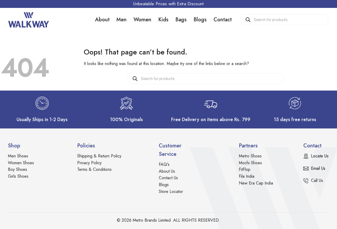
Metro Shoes (250, 156)
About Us (167, 171)
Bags (181, 19)
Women (142, 19)
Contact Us (168, 178)
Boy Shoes (17, 169)
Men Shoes (18, 156)
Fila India (246, 176)
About (102, 19)
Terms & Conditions (94, 169)
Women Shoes (21, 163)
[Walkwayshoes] (34, 20)
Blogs (200, 19)
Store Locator (171, 191)
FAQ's (164, 164)
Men (121, 19)
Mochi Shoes (250, 163)
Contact (223, 19)
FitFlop (244, 169)
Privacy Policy (89, 163)
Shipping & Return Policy (99, 156)
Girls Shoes (18, 176)
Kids (163, 19)
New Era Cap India (256, 183)
